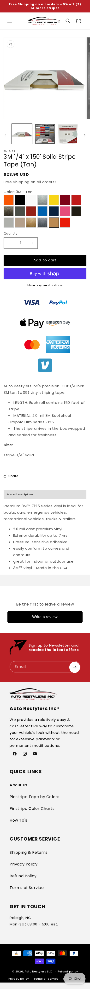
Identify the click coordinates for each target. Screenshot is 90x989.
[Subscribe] (74, 667)
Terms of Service (27, 887)
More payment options (45, 285)
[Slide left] (5, 135)
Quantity (10, 233)
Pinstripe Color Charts (32, 808)
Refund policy (68, 971)
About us (18, 785)
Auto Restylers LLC (38, 971)
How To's (18, 820)
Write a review (45, 617)
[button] (9, 21)
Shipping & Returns (29, 852)
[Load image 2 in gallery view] (45, 134)
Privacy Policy (23, 864)
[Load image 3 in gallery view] (68, 134)
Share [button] (13, 476)
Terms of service (46, 979)
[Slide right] (84, 135)
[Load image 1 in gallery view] (22, 134)
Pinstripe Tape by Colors (34, 797)
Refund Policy (23, 876)
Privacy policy (18, 979)
